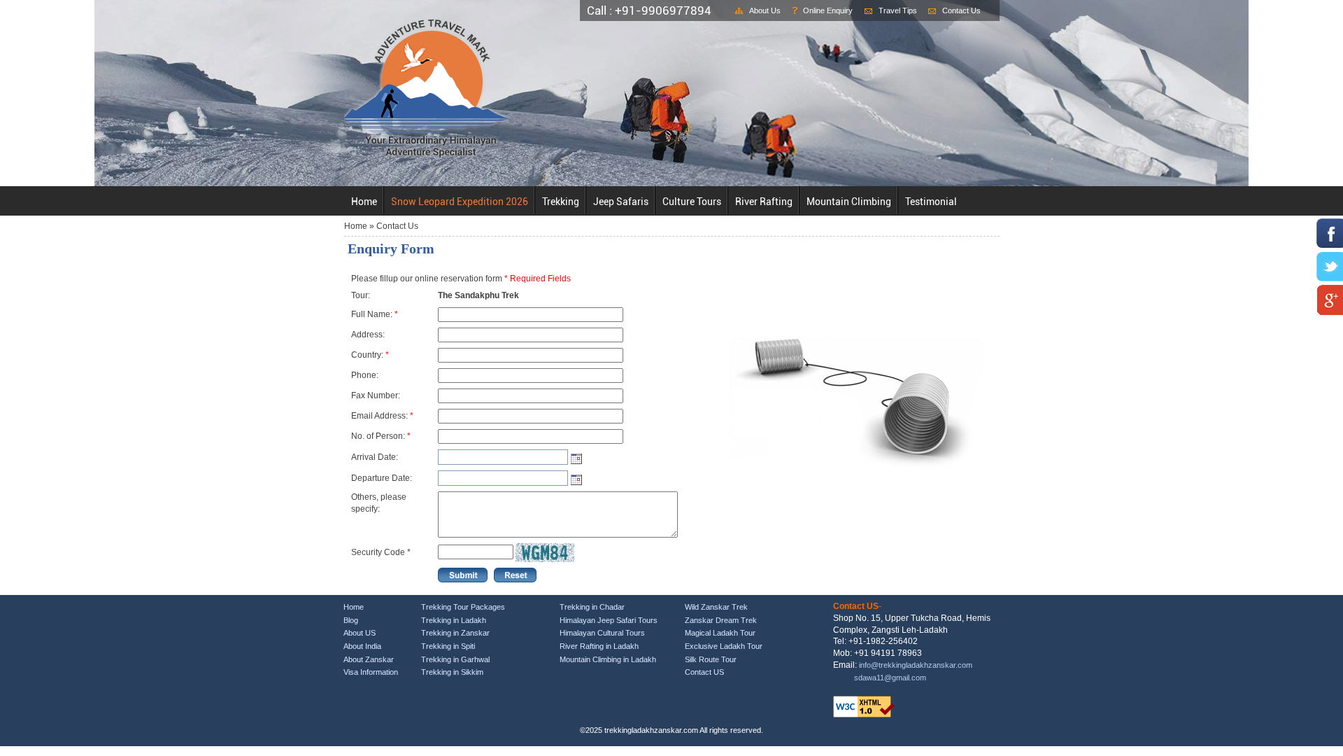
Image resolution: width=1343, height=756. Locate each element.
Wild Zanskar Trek (716, 607)
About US (359, 633)
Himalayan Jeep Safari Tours (609, 620)
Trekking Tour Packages (463, 607)
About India (362, 646)
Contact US (704, 672)
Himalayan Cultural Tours (602, 633)
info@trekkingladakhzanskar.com (915, 665)
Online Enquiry (828, 10)
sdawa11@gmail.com (890, 677)
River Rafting (764, 201)
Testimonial (931, 201)
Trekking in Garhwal (455, 659)
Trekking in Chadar (592, 607)
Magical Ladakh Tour (720, 633)
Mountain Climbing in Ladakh (608, 659)
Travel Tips (898, 10)
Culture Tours (691, 201)
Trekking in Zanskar (455, 633)
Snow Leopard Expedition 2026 (459, 201)
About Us (765, 10)
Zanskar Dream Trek (721, 620)
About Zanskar (368, 659)
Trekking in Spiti (448, 646)
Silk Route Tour (711, 659)
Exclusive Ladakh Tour (723, 646)
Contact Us (961, 10)
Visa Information (370, 672)
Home (364, 201)
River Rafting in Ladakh (599, 646)
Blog (350, 620)
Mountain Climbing (848, 201)
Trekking (560, 201)
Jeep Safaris (620, 201)
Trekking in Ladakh (453, 620)
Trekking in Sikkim (452, 672)
